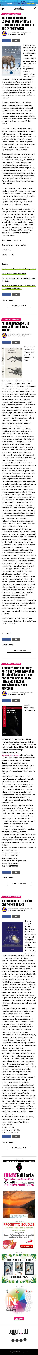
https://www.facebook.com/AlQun (14, 274)
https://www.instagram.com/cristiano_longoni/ (19, 269)
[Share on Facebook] (6, 40)
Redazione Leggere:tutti (17, 34)
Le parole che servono (10, 755)
